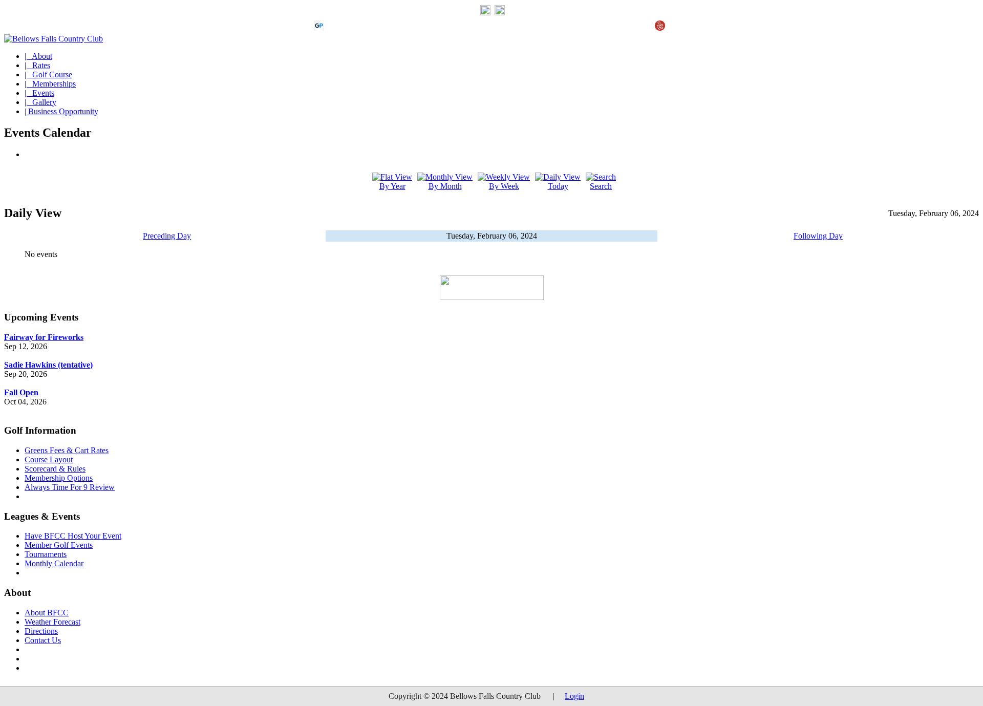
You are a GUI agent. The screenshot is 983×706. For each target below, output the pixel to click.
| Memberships (50, 83)
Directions (41, 631)
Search (601, 186)
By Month (445, 186)
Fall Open (21, 392)
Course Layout (49, 459)
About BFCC (47, 612)
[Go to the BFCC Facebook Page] (500, 13)
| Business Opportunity (61, 111)
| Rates (37, 65)
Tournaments (46, 554)
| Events (39, 93)
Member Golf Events (59, 545)
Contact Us (43, 640)
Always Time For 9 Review (70, 487)
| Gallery (40, 102)
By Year (392, 186)
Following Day (818, 235)
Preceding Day (167, 235)
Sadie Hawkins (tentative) (48, 364)
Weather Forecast (52, 621)
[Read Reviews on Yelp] (660, 28)
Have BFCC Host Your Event (73, 535)
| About (38, 56)
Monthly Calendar (54, 563)
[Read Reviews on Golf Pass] (319, 28)
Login (574, 696)
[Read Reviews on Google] (335, 28)
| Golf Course (48, 74)
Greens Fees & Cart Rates (67, 450)
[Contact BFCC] (485, 13)
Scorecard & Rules (55, 468)
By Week (504, 186)
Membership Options (59, 478)
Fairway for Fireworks (43, 337)
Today (558, 186)
